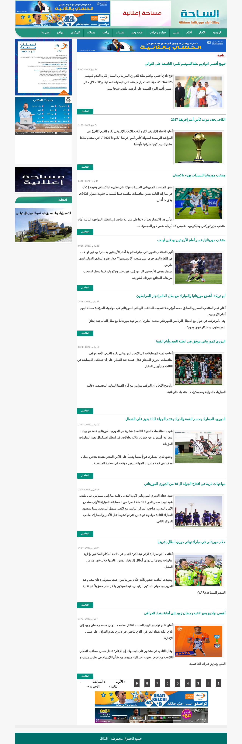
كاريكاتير (75, 32)
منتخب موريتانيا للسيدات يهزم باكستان (199, 175)
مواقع (60, 32)
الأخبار (202, 32)
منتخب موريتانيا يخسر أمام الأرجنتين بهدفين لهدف (191, 240)
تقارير (176, 32)
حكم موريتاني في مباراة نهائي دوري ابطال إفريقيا (191, 542)
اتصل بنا (45, 32)
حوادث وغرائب (158, 32)
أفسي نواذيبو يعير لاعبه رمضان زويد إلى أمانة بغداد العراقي (185, 613)
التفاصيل (85, 111)
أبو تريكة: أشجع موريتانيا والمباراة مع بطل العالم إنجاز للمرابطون (181, 296)
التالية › (114, 686)
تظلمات (120, 32)
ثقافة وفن (137, 32)
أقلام (189, 32)
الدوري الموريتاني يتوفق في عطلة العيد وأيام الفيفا (191, 341)
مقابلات (91, 32)
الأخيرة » (93, 686)
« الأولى (120, 682)
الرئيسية (217, 32)
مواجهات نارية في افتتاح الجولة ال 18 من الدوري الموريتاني (185, 484)
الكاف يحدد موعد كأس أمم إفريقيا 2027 (198, 119)
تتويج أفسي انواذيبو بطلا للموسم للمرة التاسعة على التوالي (185, 64)
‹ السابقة (99, 682)
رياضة (105, 32)
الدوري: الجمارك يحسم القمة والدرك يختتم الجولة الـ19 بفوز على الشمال (175, 419)
